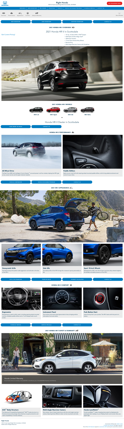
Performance (11, 15)
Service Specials (46, 324)
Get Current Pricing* (8, 34)
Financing (52, 8)
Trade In (60, 8)
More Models (119, 15)
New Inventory (32, 8)
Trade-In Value (46, 279)
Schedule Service (89, 8)
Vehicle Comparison (16, 182)
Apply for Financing (16, 279)
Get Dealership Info (114, 3)
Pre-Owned (43, 8)
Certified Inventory (77, 21)
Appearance (20, 15)
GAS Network (91, 426)
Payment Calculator (77, 279)
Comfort (27, 15)
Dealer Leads (120, 423)
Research (22, 8)
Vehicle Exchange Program (73, 8)
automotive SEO (103, 426)
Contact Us (100, 8)
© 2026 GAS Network (109, 425)
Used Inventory (46, 21)
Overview (3, 15)
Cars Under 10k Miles (15, 126)
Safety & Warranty (36, 15)
